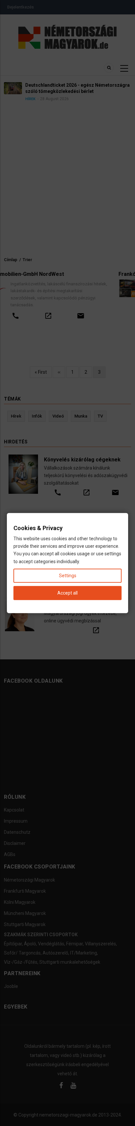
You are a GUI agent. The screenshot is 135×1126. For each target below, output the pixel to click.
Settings (67, 575)
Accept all (67, 593)
